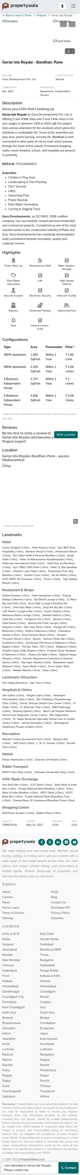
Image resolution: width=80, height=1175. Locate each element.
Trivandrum (47, 1091)
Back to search (14, 15)
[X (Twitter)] (50, 842)
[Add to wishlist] (63, 24)
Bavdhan (58, 137)
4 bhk (24, 119)
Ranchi (44, 1080)
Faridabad (47, 944)
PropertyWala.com (32, 1159)
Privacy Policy (60, 912)
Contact (70, 1167)
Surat (5, 1086)
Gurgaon (8, 944)
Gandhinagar (11, 991)
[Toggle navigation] (73, 6)
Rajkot (6, 1080)
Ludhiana (46, 1049)
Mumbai (7, 954)
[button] (62, 6)
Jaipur (44, 1033)
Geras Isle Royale (14, 114)
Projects (41, 15)
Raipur (44, 1075)
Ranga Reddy (49, 970)
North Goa (9, 1012)
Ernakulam (47, 1028)
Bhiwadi (7, 1017)
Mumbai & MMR (50, 949)
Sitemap (7, 918)
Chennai (8, 965)
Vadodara (8, 1096)
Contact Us (58, 902)
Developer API (60, 907)
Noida (6, 939)
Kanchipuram (49, 1038)
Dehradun (8, 1028)
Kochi (6, 1044)
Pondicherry (48, 1070)
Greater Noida (49, 939)
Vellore (44, 1096)
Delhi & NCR (11, 933)
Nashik (44, 1065)
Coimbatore (47, 1023)
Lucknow (8, 1049)
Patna (6, 1070)
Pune (28, 15)
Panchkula (9, 1002)
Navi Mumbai (11, 960)
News (6, 902)
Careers (7, 897)
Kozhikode (47, 1044)
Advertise (57, 918)
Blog (54, 897)
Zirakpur (45, 1002)
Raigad (7, 1075)
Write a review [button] (66, 434)
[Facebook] (41, 842)
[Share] (72, 24)
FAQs (54, 891)
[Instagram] (66, 842)
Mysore (7, 1059)
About (6, 891)
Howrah (45, 981)
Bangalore (47, 960)
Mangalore (47, 1054)
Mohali (44, 996)
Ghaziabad (9, 949)
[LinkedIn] (58, 842)
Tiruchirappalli (11, 1091)
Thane (44, 954)
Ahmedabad (10, 986)
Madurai (7, 1054)
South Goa (47, 1012)
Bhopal (44, 1017)
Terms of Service (13, 912)
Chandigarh (48, 991)
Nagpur (45, 1059)
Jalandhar (8, 1038)
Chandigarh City (13, 996)
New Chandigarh (13, 1007)
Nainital (7, 1065)
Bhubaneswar (11, 1023)
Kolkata (7, 981)
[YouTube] (74, 842)
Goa (43, 1007)
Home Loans (10, 907)
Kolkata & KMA (50, 975)
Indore (6, 1033)
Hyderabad (47, 965)
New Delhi (47, 933)
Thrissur (45, 1086)
